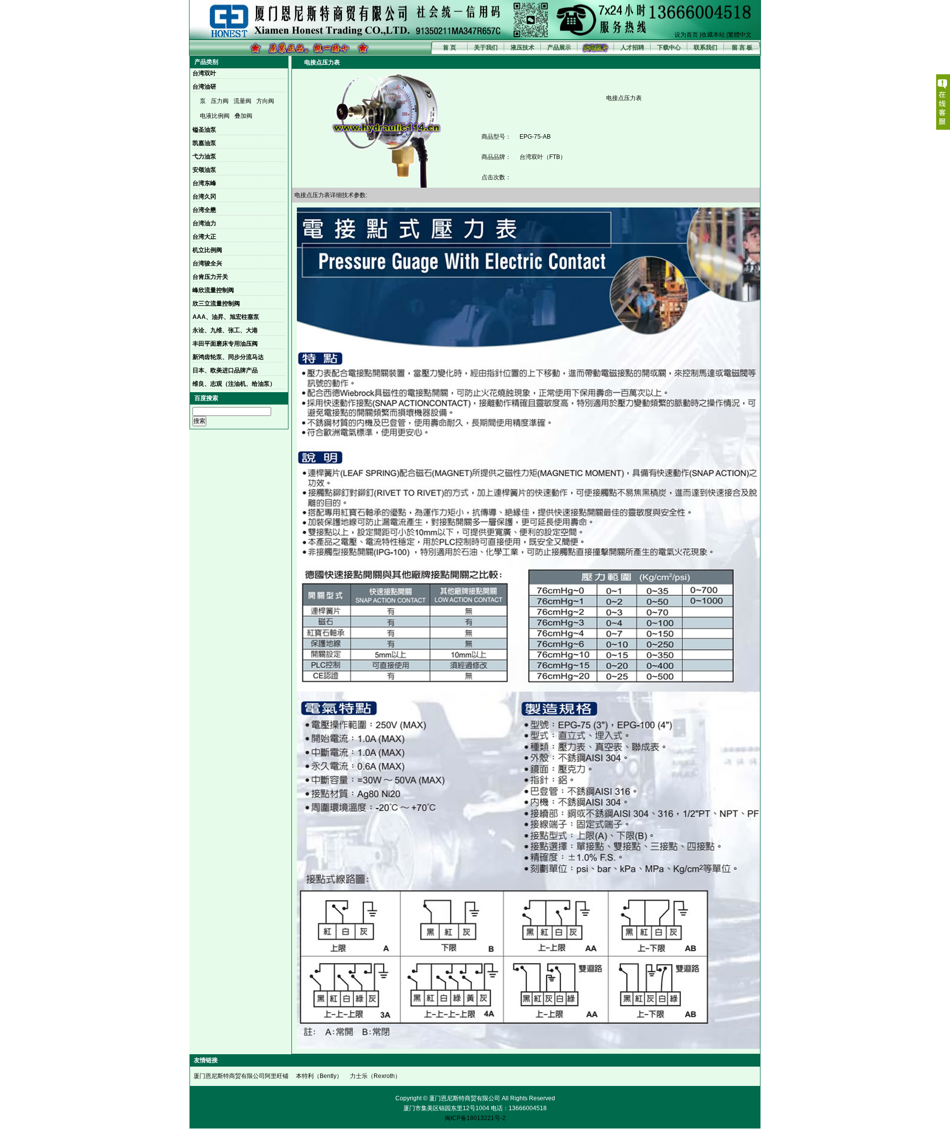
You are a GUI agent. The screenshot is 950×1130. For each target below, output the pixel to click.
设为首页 (686, 34)
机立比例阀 (207, 250)
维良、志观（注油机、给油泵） (234, 383)
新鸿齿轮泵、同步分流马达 (228, 357)
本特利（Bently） (319, 1076)
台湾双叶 (204, 73)
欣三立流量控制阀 (216, 303)
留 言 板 (742, 47)
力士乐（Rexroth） (375, 1076)
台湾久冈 (204, 196)
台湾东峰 (204, 183)
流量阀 (242, 101)
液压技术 (522, 47)
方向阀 (265, 101)
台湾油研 (204, 86)
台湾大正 (204, 236)
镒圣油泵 (204, 129)
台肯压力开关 (210, 276)
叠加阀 (243, 115)
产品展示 (559, 47)
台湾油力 (204, 223)
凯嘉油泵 (204, 143)
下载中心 (669, 47)
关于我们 (486, 47)
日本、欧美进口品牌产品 (225, 370)
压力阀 (220, 101)
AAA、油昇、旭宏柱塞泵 (225, 316)
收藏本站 (713, 34)
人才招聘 (632, 47)
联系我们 (705, 47)
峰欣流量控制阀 (213, 290)
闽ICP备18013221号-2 (475, 1118)
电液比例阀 (215, 115)
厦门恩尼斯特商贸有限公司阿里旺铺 (240, 1076)
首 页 (449, 47)
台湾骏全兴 (207, 263)
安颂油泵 (204, 169)
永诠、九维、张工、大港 (225, 330)
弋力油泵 (204, 156)
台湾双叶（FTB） (543, 157)
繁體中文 (740, 34)
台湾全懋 (204, 209)
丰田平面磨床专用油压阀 (225, 343)
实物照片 (596, 47)
